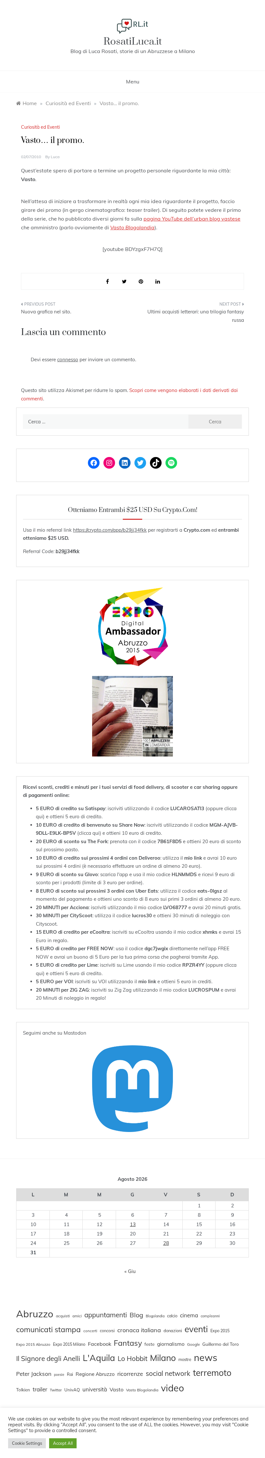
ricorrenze (130, 1373)
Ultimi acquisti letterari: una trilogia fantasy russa (195, 316)
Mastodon (75, 1033)
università (94, 1389)
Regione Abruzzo (95, 1374)
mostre (184, 1359)
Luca (55, 156)
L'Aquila (99, 1357)
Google (193, 1344)
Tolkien (23, 1389)
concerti (90, 1331)
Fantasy (128, 1343)
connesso (67, 359)
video (172, 1388)
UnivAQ (72, 1389)
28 (166, 1243)
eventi (196, 1329)
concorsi (107, 1330)
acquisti (63, 1315)
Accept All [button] (63, 1443)
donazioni (173, 1330)
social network (168, 1373)
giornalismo (171, 1344)
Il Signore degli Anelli (48, 1358)
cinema (189, 1315)
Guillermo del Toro (220, 1344)
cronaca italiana (139, 1330)
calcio (172, 1315)
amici (77, 1316)
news (205, 1357)
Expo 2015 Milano (69, 1344)
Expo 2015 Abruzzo (33, 1344)
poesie (59, 1374)
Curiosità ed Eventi (40, 127)
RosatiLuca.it (132, 41)
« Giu (130, 1271)
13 (133, 1224)
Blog (136, 1315)
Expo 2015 (219, 1330)
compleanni (210, 1316)
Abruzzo (34, 1314)
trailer (40, 1389)
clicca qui (89, 833)
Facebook (99, 1344)
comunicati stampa (48, 1329)
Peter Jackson (33, 1373)
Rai (70, 1374)
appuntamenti (105, 1315)
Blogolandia (155, 1316)
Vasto (116, 1389)
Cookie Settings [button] (27, 1443)
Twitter (56, 1389)
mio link (193, 858)
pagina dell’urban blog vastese (191, 218)
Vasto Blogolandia (142, 1389)
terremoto (212, 1372)
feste (149, 1344)
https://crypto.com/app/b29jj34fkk (110, 530)
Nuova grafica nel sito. (46, 312)
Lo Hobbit (132, 1358)
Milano (163, 1357)
